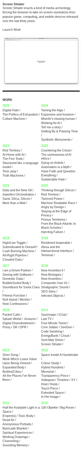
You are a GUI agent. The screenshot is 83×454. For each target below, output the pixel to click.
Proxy (6, 327)
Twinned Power (52, 198)
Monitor (25, 299)
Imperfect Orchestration (18, 194)
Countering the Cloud (55, 150)
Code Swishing (51, 331)
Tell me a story (51, 127)
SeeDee (66, 327)
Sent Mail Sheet (52, 340)
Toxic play (9, 171)
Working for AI (50, 123)
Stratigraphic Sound (54, 287)
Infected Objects (52, 295)
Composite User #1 (54, 283)
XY (73, 380)
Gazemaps (48, 314)
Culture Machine (14, 118)
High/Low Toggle (14, 242)
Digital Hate (11, 110)
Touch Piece (49, 388)
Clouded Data (12, 259)
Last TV (46, 319)
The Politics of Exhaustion (20, 114)
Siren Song (10, 354)
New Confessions (15, 303)
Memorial (47, 371)
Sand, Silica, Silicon (16, 198)
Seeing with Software (17, 274)
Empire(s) (9, 415)
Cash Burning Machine (18, 251)
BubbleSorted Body (16, 283)
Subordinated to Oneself (19, 247)
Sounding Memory (15, 445)
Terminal (47, 255)
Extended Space (52, 392)
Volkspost (47, 380)
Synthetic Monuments (56, 139)
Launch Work (12, 29)
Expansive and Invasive (57, 114)
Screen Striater (51, 344)
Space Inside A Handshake (59, 354)
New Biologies (51, 274)
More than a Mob (14, 203)
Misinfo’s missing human (58, 118)
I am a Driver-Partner (17, 270)
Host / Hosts (49, 384)
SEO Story (48, 291)
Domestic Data (13, 278)
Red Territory (11, 150)
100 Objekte (49, 407)
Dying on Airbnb (52, 162)
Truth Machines (13, 175)
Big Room (67, 407)
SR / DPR (19, 327)
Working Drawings (15, 437)
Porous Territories (53, 219)
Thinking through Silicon (58, 190)
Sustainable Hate (53, 179)
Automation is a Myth (55, 167)
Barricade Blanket (15, 428)
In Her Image (50, 396)
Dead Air (8, 420)
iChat (62, 314)
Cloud (65, 335)
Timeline (63, 380)
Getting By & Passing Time (59, 131)
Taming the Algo (52, 110)
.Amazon (30, 319)
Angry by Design (52, 207)
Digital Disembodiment (18, 323)
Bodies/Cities (12, 371)
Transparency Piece (55, 375)
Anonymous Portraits (17, 424)
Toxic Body (25, 415)
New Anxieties (51, 278)
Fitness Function (14, 295)
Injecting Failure (52, 232)
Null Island (10, 299)
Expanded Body (14, 367)
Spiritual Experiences (17, 432)
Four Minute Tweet (54, 323)
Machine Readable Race (58, 203)
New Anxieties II (52, 270)
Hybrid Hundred (52, 367)
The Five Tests (13, 158)
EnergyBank (49, 335)
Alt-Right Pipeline (15, 255)
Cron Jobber (49, 327)
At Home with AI (13, 154)
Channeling (11, 441)
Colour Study (50, 363)
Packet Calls (11, 314)
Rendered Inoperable (55, 242)
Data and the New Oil (17, 190)
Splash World (12, 319)
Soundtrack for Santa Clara (21, 287)
